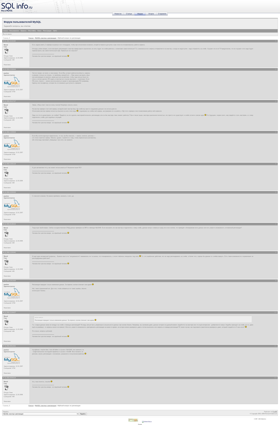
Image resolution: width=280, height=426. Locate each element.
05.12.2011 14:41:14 (9, 164)
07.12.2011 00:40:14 (9, 378)
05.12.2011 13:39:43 (9, 132)
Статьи (129, 14)
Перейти (5, 412)
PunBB (275, 412)
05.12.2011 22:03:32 (9, 192)
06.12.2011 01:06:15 (9, 224)
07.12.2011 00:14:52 (9, 346)
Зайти (55, 31)
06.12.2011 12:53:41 (9, 252)
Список (5, 31)
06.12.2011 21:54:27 (9, 312)
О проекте (162, 14)
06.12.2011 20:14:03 (9, 280)
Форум (140, 14)
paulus (6, 73)
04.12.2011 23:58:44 (9, 69)
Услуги (151, 14)
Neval (6, 45)
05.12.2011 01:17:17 (9, 101)
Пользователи (14, 31)
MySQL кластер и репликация (45, 38)
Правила (23, 31)
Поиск (39, 31)
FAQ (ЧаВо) (32, 31)
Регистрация (47, 31)
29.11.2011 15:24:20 (9, 41)
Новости (118, 14)
